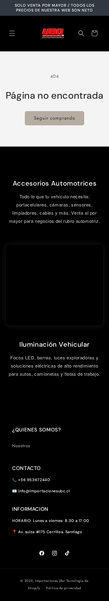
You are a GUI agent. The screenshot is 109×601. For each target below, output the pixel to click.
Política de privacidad (63, 588)
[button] (12, 33)
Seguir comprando (54, 118)
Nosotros (21, 446)
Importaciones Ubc (50, 580)
